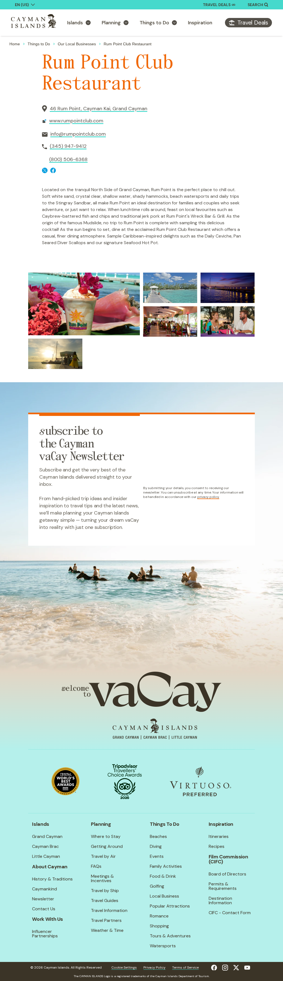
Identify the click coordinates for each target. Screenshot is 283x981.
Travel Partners (106, 920)
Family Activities (166, 866)
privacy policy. (208, 497)
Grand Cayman (47, 836)
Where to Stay (105, 836)
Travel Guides (104, 900)
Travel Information (109, 910)
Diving (156, 846)
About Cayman (49, 866)
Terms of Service (185, 967)
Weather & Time (107, 930)
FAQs (96, 866)
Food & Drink (163, 876)
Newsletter (43, 899)
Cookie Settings (124, 967)
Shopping (159, 926)
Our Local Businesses (77, 44)
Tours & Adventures (170, 936)
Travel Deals (216, 4)
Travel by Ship (105, 890)
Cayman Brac (45, 846)
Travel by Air (103, 856)
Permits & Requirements (223, 886)
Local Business (164, 896)
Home (14, 44)
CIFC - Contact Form (230, 913)
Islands (75, 22)
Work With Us (47, 919)
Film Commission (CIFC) (228, 859)
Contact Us (43, 909)
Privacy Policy (154, 967)
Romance (159, 916)
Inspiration (200, 22)
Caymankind (44, 889)
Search (255, 4)
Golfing (157, 886)
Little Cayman (46, 856)
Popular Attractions (170, 906)
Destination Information (220, 900)
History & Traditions (52, 879)
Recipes (216, 846)
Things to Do (154, 22)
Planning (111, 22)
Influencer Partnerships (45, 934)
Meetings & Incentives (102, 878)
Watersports (163, 946)
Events (157, 856)
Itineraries (219, 836)
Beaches (158, 836)
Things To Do (164, 824)
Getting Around (107, 846)
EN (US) (22, 4)
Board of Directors (227, 874)
